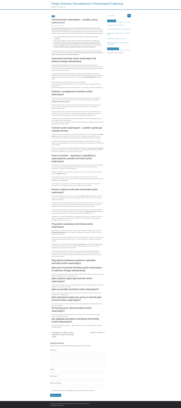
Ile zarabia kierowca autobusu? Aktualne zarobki (118, 29)
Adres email (53, 376)
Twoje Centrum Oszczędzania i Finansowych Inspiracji (87, 3)
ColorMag (54, 405)
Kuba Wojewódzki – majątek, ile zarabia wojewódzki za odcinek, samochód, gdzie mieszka (63, 334)
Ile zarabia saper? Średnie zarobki (115, 25)
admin (63, 25)
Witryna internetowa (55, 383)
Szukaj (129, 15)
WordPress (61, 405)
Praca (53, 16)
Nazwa (52, 369)
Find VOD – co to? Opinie (96, 332)
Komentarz (53, 350)
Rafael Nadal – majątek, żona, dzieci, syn (116, 38)
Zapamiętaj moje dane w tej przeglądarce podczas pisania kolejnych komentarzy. (73, 390)
